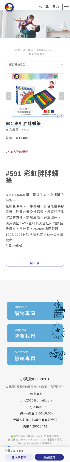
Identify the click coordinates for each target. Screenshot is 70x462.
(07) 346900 (36, 407)
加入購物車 (19, 457)
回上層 (35, 263)
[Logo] (9, 7)
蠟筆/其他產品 (36, 54)
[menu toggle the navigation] (66, 7)
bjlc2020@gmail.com (36, 400)
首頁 (17, 50)
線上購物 (28, 50)
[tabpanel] (35, 24)
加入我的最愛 (18, 151)
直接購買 (49, 457)
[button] (40, 7)
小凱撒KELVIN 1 (45, 50)
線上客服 (36, 394)
